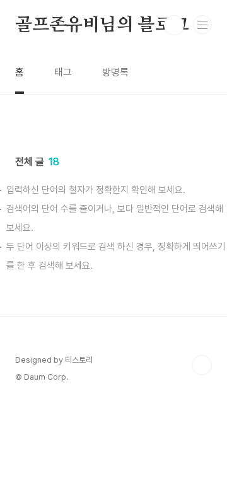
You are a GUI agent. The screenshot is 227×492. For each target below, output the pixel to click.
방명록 (115, 72)
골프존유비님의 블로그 (102, 25)
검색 (174, 25)
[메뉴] (202, 24)
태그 (63, 72)
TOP (202, 365)
